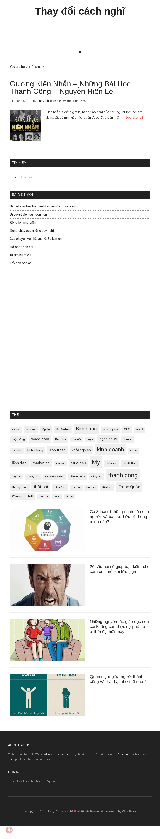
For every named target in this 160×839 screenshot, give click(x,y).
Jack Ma (16, 450)
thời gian (76, 487)
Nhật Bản (129, 463)
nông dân (16, 476)
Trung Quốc (129, 486)
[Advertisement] (84, 29)
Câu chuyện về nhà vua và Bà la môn (36, 239)
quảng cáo (33, 476)
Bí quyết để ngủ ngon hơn (28, 214)
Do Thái (60, 439)
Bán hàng (86, 429)
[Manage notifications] (9, 830)
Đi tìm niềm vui (20, 255)
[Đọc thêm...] (134, 118)
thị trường (60, 487)
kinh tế (133, 450)
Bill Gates (63, 429)
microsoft (60, 463)
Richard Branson (54, 476)
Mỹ (96, 462)
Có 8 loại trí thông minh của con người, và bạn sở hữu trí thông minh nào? (119, 516)
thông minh (20, 487)
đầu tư (57, 496)
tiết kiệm (91, 487)
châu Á (139, 429)
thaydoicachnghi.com (60, 754)
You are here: (19, 67)
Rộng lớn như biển (23, 222)
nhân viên (111, 463)
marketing (41, 463)
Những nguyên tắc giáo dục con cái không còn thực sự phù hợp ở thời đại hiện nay (119, 626)
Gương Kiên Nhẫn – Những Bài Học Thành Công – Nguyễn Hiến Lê (70, 88)
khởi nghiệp (81, 450)
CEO (127, 429)
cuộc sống (18, 439)
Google (90, 439)
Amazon (31, 429)
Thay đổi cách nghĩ (80, 11)
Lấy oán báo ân (20, 263)
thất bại (41, 486)
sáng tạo (96, 476)
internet (127, 439)
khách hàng (35, 450)
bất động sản (110, 429)
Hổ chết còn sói (21, 247)
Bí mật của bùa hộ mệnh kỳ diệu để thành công (44, 206)
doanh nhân (40, 439)
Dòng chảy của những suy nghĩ (32, 231)
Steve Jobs (77, 476)
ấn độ (69, 496)
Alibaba (16, 429)
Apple (46, 429)
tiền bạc (107, 487)
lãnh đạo (19, 463)
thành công (123, 475)
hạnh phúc (108, 439)
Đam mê (43, 496)
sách (11, 759)
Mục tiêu (78, 463)
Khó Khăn (57, 450)
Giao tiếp (76, 439)
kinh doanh (110, 449)
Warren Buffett (22, 496)
